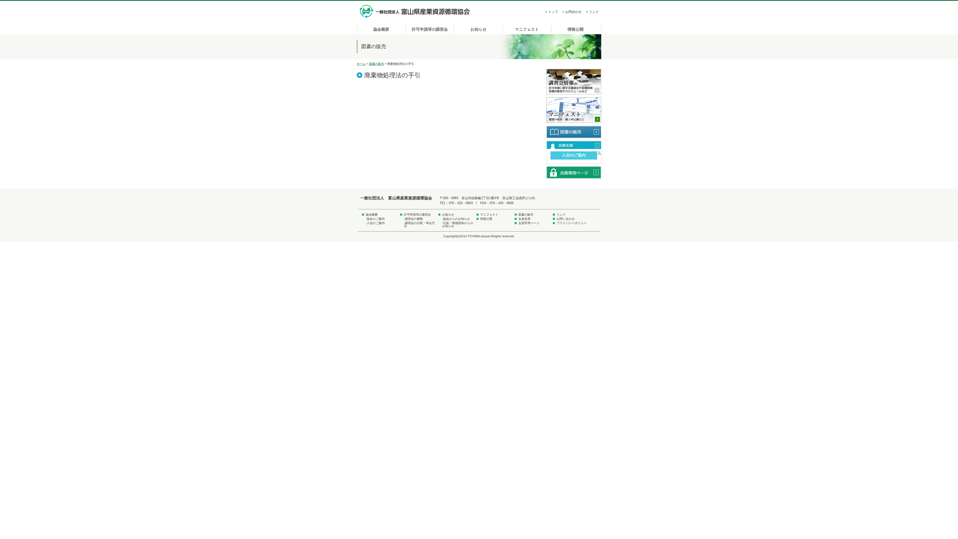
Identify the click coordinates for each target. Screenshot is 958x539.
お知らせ (478, 29)
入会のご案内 (574, 155)
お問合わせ (573, 12)
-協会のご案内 (375, 219)
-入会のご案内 (375, 223)
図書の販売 (376, 64)
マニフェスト (527, 29)
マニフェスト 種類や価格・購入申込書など (573, 110)
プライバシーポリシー (572, 223)
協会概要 (381, 29)
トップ (553, 12)
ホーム (361, 64)
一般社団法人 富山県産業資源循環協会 (415, 11)
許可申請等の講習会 (430, 29)
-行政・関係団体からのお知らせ (457, 224)
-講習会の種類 (413, 219)
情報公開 (576, 29)
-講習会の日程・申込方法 (419, 224)
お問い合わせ (566, 219)
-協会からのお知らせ (456, 219)
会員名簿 (574, 145)
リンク (594, 12)
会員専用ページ (573, 172)
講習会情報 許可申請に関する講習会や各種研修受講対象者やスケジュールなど (573, 82)
